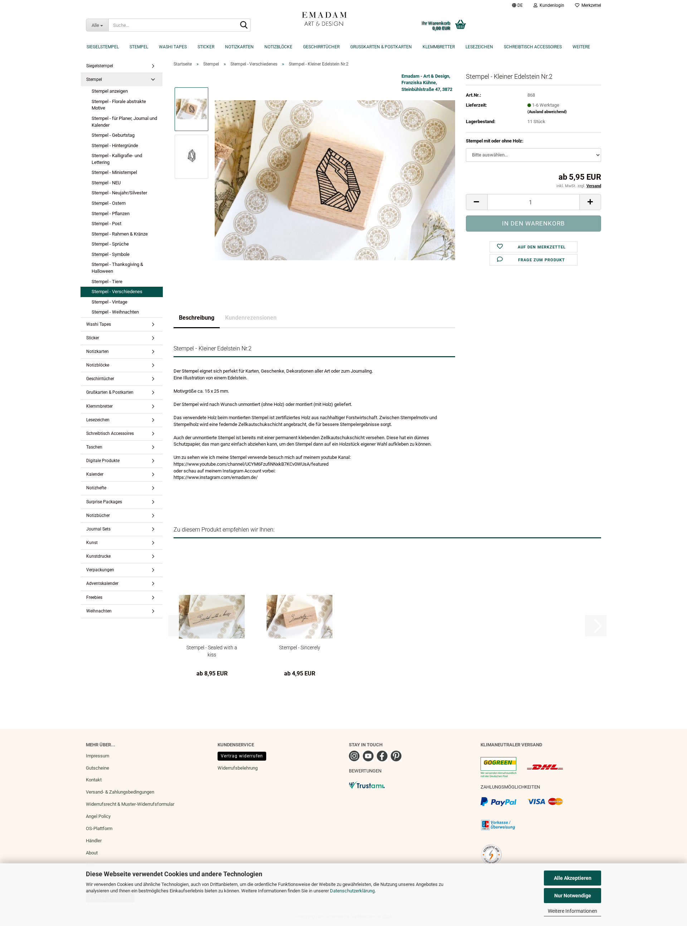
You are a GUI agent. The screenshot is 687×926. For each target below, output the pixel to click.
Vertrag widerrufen (242, 755)
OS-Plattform (99, 828)
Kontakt (94, 779)
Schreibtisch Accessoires (533, 46)
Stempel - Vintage (109, 302)
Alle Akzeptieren (572, 878)
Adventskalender (102, 583)
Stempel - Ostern (109, 203)
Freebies (94, 597)
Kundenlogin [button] (550, 5)
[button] (517, 5)
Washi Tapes (173, 46)
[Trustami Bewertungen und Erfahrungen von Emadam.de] (367, 784)
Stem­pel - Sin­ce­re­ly (299, 647)
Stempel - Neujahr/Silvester (119, 192)
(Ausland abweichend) (547, 112)
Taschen (94, 447)
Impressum (97, 755)
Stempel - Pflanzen (111, 213)
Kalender (94, 474)
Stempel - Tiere (107, 281)
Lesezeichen (479, 46)
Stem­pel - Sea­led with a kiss (211, 651)
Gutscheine (97, 768)
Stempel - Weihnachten (115, 312)
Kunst (92, 542)
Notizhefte (96, 487)
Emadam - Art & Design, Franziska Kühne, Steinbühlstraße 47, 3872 (426, 82)
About (92, 852)
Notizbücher (98, 515)
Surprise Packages (104, 501)
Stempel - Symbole (111, 254)
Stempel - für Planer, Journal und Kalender (124, 122)
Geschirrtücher (321, 46)
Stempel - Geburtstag (113, 135)
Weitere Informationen (572, 911)
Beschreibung (196, 317)
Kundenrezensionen (251, 317)
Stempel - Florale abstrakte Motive (119, 105)
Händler (94, 840)
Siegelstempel (103, 46)
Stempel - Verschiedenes (117, 291)
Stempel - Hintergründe (115, 145)
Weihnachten (99, 611)
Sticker (206, 46)
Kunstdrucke (98, 556)
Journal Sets (98, 529)
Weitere (581, 46)
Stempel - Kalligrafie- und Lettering (117, 159)
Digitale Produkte (103, 460)
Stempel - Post (106, 223)
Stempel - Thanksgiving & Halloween (117, 268)
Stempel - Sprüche (110, 244)
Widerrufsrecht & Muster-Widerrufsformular (130, 804)
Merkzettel (590, 5)
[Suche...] (243, 25)
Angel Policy (98, 816)
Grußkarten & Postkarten (381, 46)
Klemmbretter (439, 46)
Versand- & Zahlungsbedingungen (120, 792)
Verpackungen (100, 569)
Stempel (139, 46)
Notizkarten (239, 46)
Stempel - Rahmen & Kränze (120, 234)
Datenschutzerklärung (352, 890)
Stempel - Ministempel (114, 172)
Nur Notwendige (572, 895)
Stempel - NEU (106, 182)
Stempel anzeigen (110, 91)
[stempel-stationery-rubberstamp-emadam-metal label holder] (335, 180)
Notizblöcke (278, 46)
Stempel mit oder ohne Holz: (494, 141)
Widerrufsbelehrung (238, 768)
